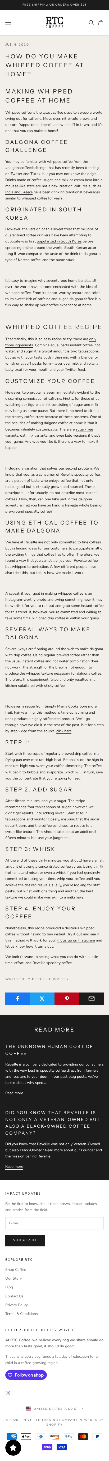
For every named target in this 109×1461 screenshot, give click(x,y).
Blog (9, 1287)
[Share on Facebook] (17, 998)
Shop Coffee (15, 1269)
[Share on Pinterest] (67, 998)
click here (63, 731)
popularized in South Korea (59, 241)
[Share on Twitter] (42, 998)
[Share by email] (91, 998)
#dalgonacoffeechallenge (25, 167)
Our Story (13, 1278)
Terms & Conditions (21, 1313)
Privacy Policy (16, 1304)
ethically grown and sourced (59, 486)
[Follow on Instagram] (8, 1393)
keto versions (76, 435)
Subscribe (25, 1240)
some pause (38, 410)
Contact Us (14, 1296)
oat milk (26, 435)
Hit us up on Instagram (76, 940)
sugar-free (84, 429)
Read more (14, 1093)
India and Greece (19, 192)
